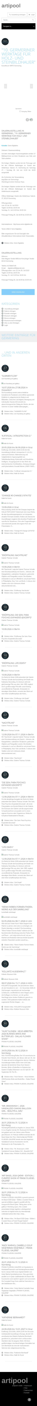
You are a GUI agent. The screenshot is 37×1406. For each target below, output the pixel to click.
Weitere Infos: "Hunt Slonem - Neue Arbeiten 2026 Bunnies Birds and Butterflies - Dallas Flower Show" (18, 1079)
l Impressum (27, 1385)
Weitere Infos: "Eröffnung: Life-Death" (16, 698)
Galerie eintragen (9, 311)
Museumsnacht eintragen (12, 320)
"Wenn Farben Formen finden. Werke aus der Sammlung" (17, 908)
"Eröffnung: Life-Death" (14, 663)
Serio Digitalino (18, 243)
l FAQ (25, 1388)
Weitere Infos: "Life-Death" (12, 882)
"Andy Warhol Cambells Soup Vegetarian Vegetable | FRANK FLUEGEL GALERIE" (17, 1248)
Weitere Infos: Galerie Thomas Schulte (17, 593)
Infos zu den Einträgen (11, 323)
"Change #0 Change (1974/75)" (16, 495)
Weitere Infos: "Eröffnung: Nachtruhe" (16, 590)
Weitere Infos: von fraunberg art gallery (17, 414)
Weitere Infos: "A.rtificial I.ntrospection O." (17, 471)
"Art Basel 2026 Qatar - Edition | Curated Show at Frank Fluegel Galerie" (18, 1178)
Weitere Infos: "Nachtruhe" (12, 758)
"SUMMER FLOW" (9, 375)
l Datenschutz (28, 1390)
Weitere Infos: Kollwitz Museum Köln (16, 1009)
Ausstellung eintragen (18, 14)
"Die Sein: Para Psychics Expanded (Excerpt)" (14, 783)
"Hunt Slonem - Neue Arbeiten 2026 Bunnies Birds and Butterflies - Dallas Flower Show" (17, 1035)
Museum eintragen (10, 316)
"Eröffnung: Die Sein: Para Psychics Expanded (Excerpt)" (17, 616)
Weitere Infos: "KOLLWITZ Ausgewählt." (17, 1007)
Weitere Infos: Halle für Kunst (14, 473)
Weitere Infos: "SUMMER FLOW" (15, 411)
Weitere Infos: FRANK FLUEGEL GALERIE (19, 1084)
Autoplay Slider (26, 111)
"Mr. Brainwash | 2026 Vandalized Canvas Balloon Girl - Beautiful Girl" (16, 1108)
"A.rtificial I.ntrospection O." (16, 435)
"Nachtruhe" (8, 722)
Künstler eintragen (9, 313)
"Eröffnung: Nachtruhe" (14, 555)
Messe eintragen (9, 318)
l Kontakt (26, 1393)
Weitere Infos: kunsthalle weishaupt (16, 949)
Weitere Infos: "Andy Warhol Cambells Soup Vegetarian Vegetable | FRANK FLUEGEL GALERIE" (18, 1290)
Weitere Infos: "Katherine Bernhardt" (15, 1353)
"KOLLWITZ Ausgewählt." (14, 971)
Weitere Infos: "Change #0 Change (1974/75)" (19, 531)
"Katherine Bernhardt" (13, 1317)
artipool (11, 5)
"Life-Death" (7, 847)
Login (31, 14)
